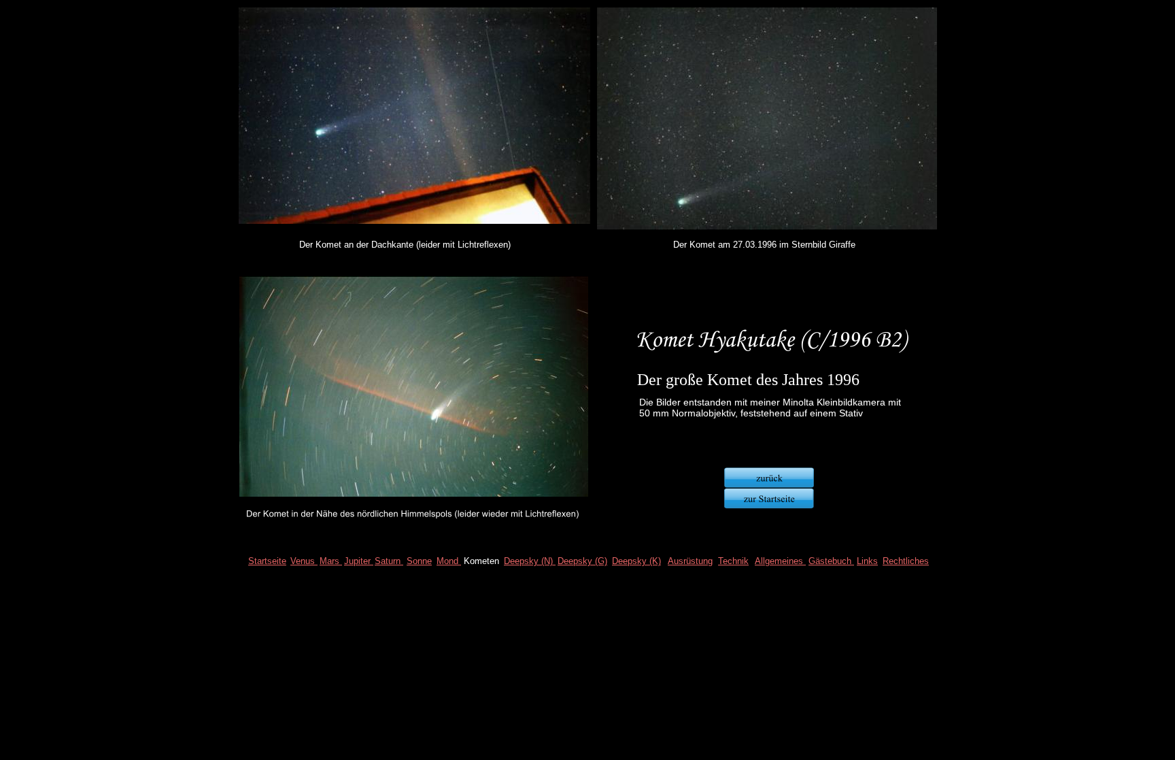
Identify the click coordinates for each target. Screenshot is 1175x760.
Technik (733, 561)
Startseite (267, 561)
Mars (331, 561)
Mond (449, 561)
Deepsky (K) (636, 561)
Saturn (389, 561)
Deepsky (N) (530, 561)
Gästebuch (831, 561)
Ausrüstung (690, 561)
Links (867, 561)
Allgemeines (780, 561)
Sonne (419, 561)
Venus (304, 561)
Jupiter (358, 561)
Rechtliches (906, 561)
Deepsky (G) (582, 561)
